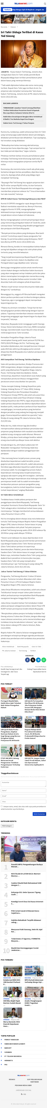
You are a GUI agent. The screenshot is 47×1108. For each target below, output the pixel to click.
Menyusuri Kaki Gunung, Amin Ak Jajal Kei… (26, 930)
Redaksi (12, 1079)
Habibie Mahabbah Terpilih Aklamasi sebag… (26, 921)
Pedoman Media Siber (23, 1085)
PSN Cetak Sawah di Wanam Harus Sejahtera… (25, 912)
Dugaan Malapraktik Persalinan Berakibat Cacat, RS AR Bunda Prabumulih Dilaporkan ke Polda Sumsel (35, 733)
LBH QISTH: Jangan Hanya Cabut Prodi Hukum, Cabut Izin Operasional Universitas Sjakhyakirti (35, 761)
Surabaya (8, 1052)
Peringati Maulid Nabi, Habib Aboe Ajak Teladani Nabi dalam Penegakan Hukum (11, 704)
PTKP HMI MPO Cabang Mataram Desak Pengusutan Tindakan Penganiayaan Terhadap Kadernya (10, 762)
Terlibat (33, 651)
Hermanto (8, 1061)
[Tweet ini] (32, 660)
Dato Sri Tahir (36, 646)
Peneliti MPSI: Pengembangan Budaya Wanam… (27, 865)
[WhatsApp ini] (43, 660)
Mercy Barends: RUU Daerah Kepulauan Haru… (11, 1024)
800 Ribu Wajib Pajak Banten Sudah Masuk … (12, 1003)
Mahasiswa (7, 978)
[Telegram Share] (38, 660)
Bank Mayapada (23, 646)
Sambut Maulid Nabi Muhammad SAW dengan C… (26, 884)
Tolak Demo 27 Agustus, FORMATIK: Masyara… (25, 940)
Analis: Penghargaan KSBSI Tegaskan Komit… (33, 1003)
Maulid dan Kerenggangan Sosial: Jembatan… (25, 949)
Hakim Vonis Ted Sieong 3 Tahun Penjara (18, 123)
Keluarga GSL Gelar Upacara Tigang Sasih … (25, 893)
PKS (5, 1065)
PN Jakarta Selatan (9, 651)
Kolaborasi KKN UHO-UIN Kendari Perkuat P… (12, 982)
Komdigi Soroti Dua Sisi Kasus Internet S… (27, 903)
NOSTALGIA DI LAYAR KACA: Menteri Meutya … (25, 875)
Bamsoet (8, 1048)
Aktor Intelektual (8, 646)
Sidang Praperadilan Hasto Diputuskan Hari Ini (36, 669)
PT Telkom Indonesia (12, 1056)
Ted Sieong (23, 651)
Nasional (28, 978)
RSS (25, 1094)
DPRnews (6, 999)
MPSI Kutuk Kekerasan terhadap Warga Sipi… (34, 981)
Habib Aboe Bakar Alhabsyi (14, 1044)
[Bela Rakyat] (23, 3)
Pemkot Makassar (11, 1040)
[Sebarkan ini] (27, 660)
